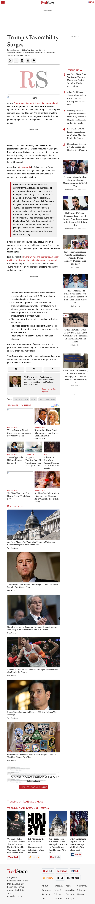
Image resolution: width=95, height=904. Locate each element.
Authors (46, 894)
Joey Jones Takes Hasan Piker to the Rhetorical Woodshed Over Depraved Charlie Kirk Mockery (75, 257)
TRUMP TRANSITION (47, 399)
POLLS (33, 399)
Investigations (59, 885)
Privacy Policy (70, 898)
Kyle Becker (11, 676)
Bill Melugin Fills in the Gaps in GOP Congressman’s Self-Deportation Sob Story (36, 845)
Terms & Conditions (70, 894)
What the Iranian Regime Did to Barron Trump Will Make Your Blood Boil (78, 844)
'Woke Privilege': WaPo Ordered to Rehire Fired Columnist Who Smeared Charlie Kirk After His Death (75, 335)
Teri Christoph (12, 548)
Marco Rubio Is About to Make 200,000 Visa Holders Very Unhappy (32, 713)
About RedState (47, 885)
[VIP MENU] (91, 2)
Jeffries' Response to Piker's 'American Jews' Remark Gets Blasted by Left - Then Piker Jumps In (75, 296)
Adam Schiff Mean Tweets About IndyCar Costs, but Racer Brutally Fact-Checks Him (32, 586)
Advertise (70, 890)
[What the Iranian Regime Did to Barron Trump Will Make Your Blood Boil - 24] (79, 823)
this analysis (25, 167)
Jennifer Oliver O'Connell (75, 189)
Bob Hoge (11, 590)
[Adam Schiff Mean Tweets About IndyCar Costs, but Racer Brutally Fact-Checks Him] (33, 567)
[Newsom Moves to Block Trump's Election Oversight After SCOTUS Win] (75, 167)
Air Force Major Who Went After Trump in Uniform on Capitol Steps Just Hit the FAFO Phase (31, 543)
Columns (58, 898)
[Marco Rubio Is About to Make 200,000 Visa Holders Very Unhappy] (33, 694)
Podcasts (69, 885)
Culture (57, 894)
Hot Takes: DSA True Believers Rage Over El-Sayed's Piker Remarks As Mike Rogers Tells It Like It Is (75, 218)
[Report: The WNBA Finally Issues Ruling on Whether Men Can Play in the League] (33, 652)
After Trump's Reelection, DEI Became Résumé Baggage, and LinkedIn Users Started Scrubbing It (75, 376)
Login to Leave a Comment (34, 787)
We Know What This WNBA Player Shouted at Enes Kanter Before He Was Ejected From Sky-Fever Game (16, 845)
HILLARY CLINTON (21, 399)
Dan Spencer (15, 50)
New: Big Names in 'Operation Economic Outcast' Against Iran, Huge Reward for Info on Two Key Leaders (32, 628)
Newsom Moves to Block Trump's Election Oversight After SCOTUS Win (75, 181)
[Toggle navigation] (3, 2)
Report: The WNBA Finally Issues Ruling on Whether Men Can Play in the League (32, 671)
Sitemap (81, 890)
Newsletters (82, 894)
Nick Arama (11, 633)
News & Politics (59, 890)
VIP (43, 898)
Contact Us (47, 890)
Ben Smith (75, 386)
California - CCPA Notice (82, 885)
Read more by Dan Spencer (49, 390)
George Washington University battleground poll (35, 103)
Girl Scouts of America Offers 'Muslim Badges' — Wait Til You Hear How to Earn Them (32, 756)
